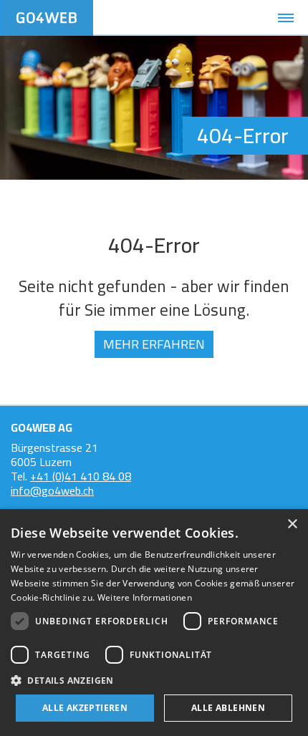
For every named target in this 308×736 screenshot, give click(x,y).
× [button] (292, 524)
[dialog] (154, 622)
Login (177, 18)
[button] (154, 680)
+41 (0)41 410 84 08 (80, 476)
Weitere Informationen (144, 597)
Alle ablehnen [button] (228, 708)
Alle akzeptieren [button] (84, 708)
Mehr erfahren (154, 344)
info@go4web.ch (52, 490)
